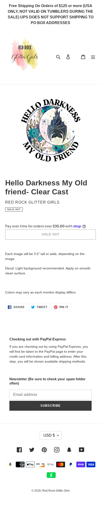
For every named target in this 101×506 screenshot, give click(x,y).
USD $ (49, 435)
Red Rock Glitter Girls (56, 490)
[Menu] (93, 57)
